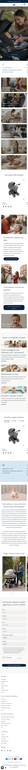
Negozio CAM (4, 701)
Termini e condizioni (5, 719)
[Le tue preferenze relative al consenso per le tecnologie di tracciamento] (1, 577)
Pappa (2, 683)
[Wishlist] (21, 5)
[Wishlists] (2, 767)
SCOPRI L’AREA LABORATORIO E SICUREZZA (14, 307)
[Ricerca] (26, 4)
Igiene (2, 687)
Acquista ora (14, 54)
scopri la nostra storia (11, 258)
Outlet (2, 692)
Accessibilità (4, 743)
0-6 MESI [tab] (14, 421)
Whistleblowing (4, 741)
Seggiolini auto (4, 681)
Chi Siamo (3, 699)
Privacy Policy (10, 756)
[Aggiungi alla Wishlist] (23, 180)
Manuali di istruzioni (5, 705)
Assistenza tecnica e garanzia (7, 716)
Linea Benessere (4, 690)
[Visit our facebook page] (1, 750)
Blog (2, 709)
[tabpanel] (14, 440)
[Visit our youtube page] (10, 750)
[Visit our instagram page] (4, 750)
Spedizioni (3, 721)
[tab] (11, 75)
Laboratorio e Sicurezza (6, 703)
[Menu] (1, 4)
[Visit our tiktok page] (7, 750)
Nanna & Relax (4, 685)
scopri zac (14, 50)
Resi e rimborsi (4, 725)
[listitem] (14, 1)
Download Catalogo (5, 707)
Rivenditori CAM (4, 736)
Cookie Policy (17, 756)
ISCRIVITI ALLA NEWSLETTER (14, 665)
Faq (2, 727)
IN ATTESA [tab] (7, 421)
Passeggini (3, 679)
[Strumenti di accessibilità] (5, 767)
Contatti (3, 734)
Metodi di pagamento (6, 723)
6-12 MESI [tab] (21, 421)
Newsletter (3, 738)
